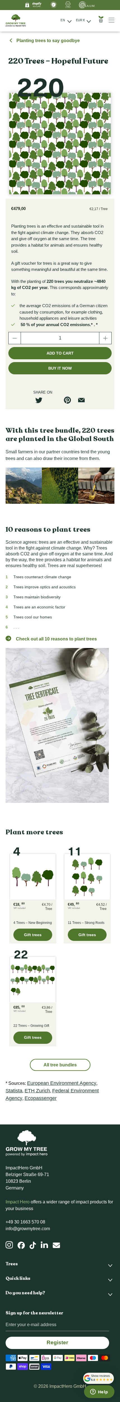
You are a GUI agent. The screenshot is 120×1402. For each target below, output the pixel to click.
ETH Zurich (37, 1090)
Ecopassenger (41, 1098)
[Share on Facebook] (55, 400)
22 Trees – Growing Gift (32, 977)
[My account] (113, 20)
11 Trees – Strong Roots (87, 874)
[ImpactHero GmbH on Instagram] (9, 1245)
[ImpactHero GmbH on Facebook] (21, 1245)
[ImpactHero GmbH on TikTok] (33, 1245)
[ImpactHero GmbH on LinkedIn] (44, 1245)
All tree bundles (60, 1065)
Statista (14, 1090)
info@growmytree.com (28, 1228)
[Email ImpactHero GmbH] (56, 1245)
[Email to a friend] (83, 400)
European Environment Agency (61, 1083)
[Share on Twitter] (41, 400)
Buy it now (60, 368)
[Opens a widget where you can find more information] (99, 1392)
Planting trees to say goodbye (47, 40)
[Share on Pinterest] (69, 400)
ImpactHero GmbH (67, 1386)
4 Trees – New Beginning (32, 874)
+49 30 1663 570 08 (25, 1222)
